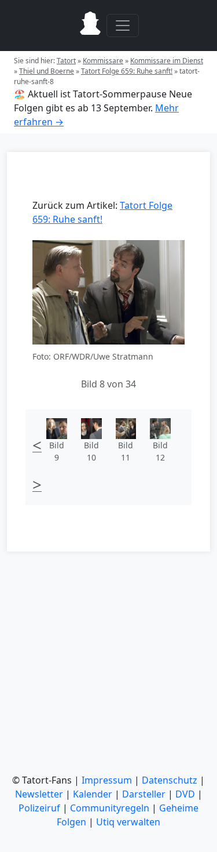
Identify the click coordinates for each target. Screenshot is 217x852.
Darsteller (143, 794)
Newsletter (39, 794)
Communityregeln (109, 808)
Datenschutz (169, 780)
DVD (185, 794)
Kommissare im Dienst (166, 61)
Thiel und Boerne (46, 71)
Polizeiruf (39, 808)
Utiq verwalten (128, 821)
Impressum (107, 780)
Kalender (92, 794)
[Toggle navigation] (122, 25)
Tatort (66, 61)
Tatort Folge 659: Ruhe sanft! (126, 71)
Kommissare (103, 61)
